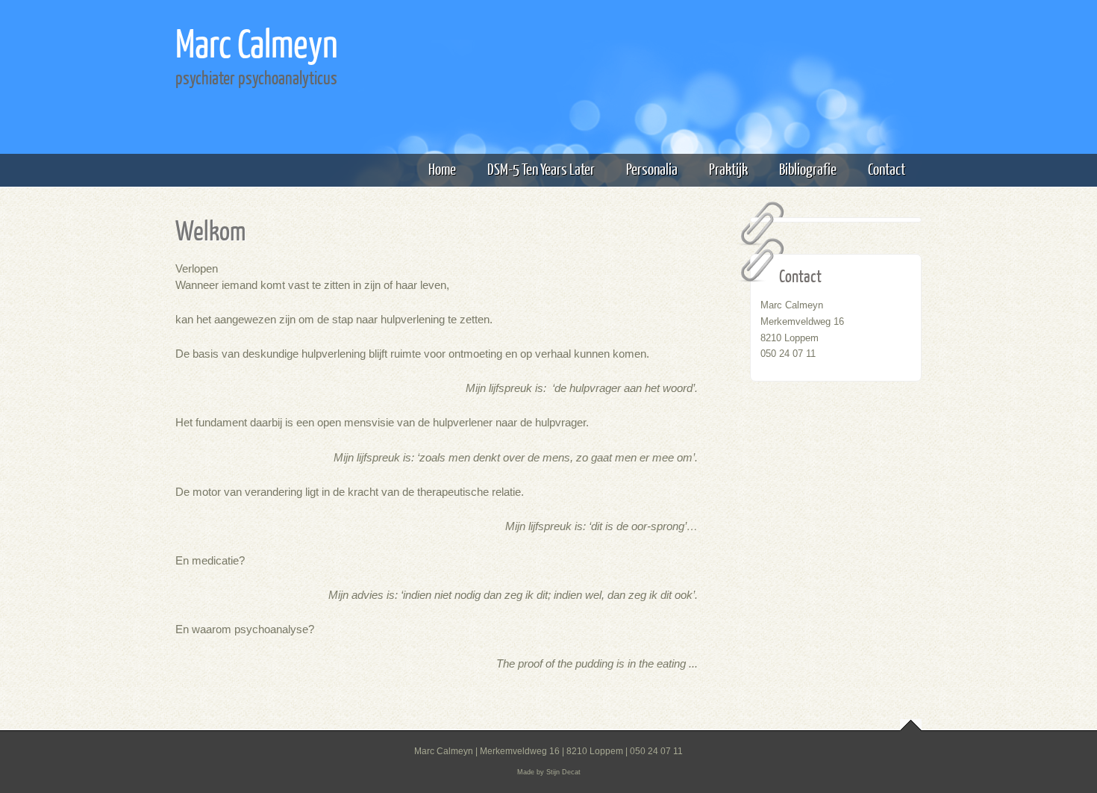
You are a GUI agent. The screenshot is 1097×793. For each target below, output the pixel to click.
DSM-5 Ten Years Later (541, 168)
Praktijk (728, 168)
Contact (886, 168)
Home (442, 168)
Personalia (652, 168)
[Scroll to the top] (911, 725)
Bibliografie (808, 168)
